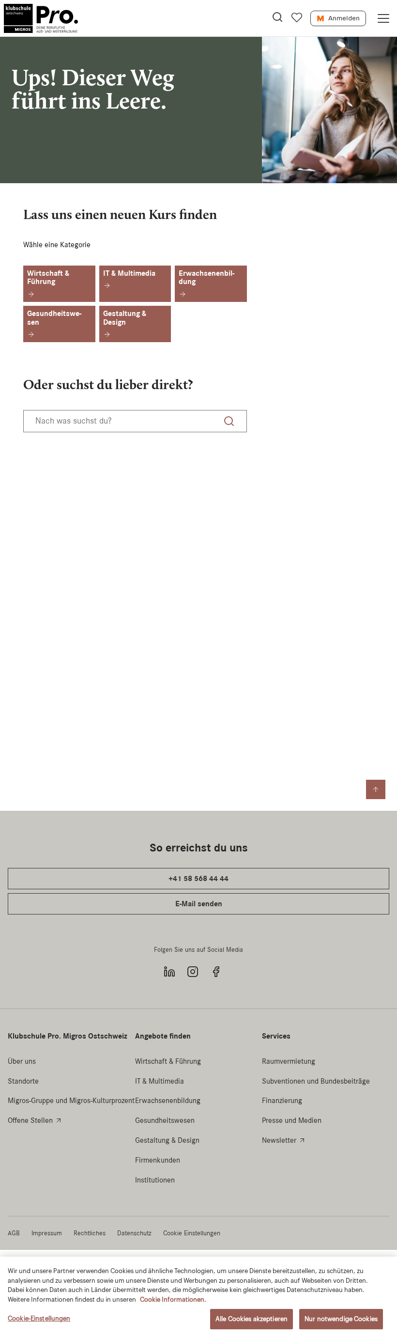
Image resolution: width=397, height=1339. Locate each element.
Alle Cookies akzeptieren (251, 1319)
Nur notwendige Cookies (341, 1319)
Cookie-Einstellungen (39, 1318)
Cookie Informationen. (173, 1299)
